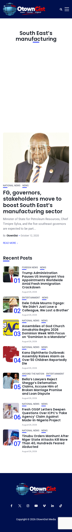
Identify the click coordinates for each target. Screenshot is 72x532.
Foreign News (30, 267)
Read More (9, 243)
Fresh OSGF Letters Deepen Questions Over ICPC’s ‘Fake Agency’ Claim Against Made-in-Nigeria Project (44, 414)
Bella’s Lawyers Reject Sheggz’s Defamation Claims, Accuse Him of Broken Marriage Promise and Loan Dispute (42, 386)
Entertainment (31, 298)
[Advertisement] (36, 87)
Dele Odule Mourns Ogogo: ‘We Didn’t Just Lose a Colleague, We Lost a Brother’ (45, 306)
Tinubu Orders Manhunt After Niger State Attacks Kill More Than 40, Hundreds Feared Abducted (45, 441)
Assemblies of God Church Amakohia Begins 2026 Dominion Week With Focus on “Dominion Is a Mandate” (44, 331)
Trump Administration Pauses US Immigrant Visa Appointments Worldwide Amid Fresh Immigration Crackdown (43, 280)
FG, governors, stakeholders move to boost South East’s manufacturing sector (32, 202)
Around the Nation (33, 374)
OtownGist (12, 235)
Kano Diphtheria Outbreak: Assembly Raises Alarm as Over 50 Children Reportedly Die (44, 358)
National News (11, 185)
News (25, 185)
